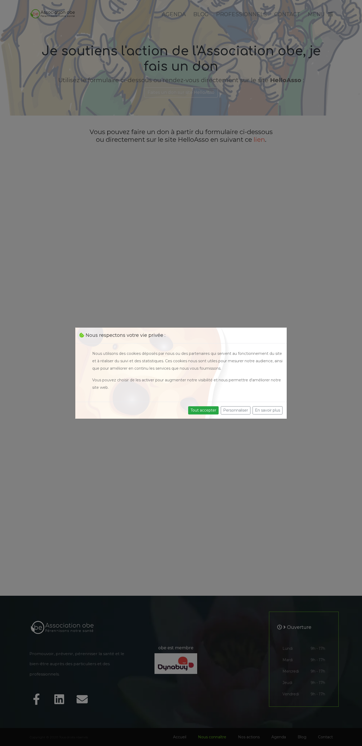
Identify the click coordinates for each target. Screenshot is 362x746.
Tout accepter (203, 410)
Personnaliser (235, 410)
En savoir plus (267, 410)
